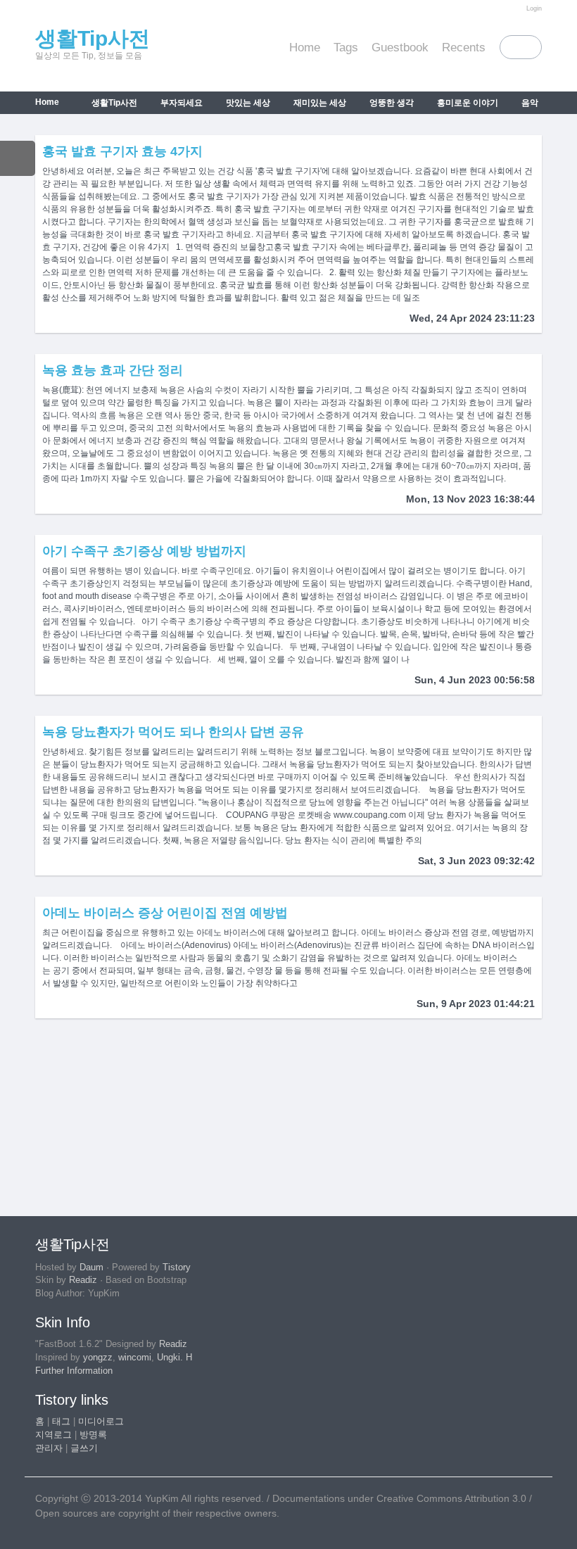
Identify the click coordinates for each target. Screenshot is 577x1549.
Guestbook (400, 47)
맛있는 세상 (247, 103)
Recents (464, 47)
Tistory (177, 1267)
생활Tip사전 (92, 38)
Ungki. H (174, 1358)
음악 (528, 103)
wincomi (134, 1358)
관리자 (49, 1448)
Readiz (83, 1280)
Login (534, 8)
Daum (91, 1267)
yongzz (98, 1358)
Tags (346, 47)
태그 (61, 1422)
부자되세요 (180, 103)
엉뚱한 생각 (390, 103)
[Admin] (515, 8)
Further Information (74, 1371)
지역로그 (53, 1435)
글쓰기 (84, 1448)
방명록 (93, 1435)
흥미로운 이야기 (466, 103)
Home (304, 47)
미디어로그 (101, 1422)
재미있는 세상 (318, 103)
